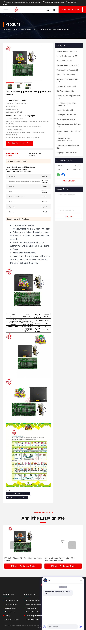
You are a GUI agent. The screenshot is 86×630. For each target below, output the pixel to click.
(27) (68, 147)
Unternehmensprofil (11, 600)
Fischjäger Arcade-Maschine (16, 498)
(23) (67, 56)
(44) (64, 61)
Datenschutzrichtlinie (12, 619)
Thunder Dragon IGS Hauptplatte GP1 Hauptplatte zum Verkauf (59, 559)
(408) (67, 153)
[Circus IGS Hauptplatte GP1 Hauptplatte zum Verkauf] (23, 63)
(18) (68, 97)
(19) (65, 91)
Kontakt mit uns (10, 612)
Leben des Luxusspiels (33, 604)
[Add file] (44, 626)
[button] (14, 545)
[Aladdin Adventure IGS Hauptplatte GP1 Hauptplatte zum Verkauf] (23, 541)
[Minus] (80, 580)
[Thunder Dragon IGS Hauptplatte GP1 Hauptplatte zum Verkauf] (63, 541)
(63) (67, 70)
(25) (66, 119)
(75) (66, 115)
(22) (69, 125)
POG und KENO (31, 608)
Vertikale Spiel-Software (33, 612)
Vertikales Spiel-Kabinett (34, 616)
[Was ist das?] (58, 175)
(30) (67, 104)
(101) (67, 80)
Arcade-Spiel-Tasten (32, 619)
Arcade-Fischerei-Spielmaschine (18, 494)
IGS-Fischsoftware (25, 29)
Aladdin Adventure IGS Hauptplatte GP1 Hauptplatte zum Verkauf (19, 559)
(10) (65, 110)
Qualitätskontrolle (10, 608)
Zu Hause (6, 29)
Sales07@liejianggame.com (54, 2)
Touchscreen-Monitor (33, 600)
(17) (68, 132)
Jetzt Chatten (69, 181)
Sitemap (7, 616)
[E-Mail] (63, 174)
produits (14, 29)
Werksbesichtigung (11, 604)
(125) (67, 51)
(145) (68, 65)
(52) (66, 75)
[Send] (80, 626)
